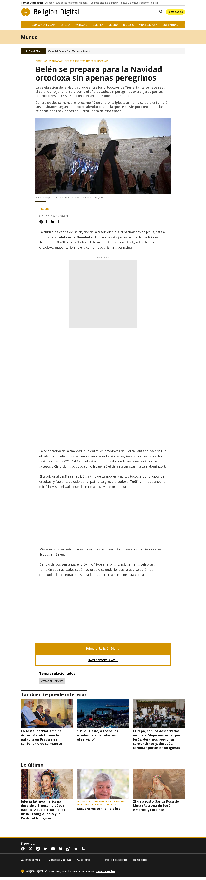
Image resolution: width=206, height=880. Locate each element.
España (65, 24)
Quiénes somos (30, 859)
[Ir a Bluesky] (61, 849)
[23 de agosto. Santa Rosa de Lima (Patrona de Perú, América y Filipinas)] (159, 784)
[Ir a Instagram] (38, 849)
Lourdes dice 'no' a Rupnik (104, 2)
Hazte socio (140, 859)
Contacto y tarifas (60, 859)
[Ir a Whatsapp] (68, 849)
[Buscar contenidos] (160, 12)
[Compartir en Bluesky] (53, 222)
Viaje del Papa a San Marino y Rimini (69, 51)
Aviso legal (83, 859)
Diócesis (128, 24)
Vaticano (81, 24)
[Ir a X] (31, 849)
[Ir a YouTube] (53, 849)
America (98, 24)
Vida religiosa (148, 24)
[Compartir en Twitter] (47, 222)
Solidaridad (170, 24)
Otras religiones (52, 681)
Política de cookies (116, 859)
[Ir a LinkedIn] (46, 849)
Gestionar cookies (105, 871)
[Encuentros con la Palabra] (103, 784)
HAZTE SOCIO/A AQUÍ (103, 660)
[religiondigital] (32, 871)
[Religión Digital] (50, 12)
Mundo (113, 24)
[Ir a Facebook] (23, 849)
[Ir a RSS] (84, 849)
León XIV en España (43, 24)
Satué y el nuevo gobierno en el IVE (139, 2)
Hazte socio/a (175, 11)
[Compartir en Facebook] (41, 222)
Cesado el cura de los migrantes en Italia (66, 2)
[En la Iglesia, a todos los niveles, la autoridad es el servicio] (103, 713)
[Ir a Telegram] (76, 849)
